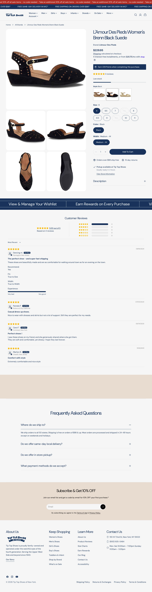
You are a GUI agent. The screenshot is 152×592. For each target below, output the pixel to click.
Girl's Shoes (54, 546)
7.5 (126, 112)
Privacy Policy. (94, 513)
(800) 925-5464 (117, 541)
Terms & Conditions (137, 582)
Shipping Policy (83, 582)
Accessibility (83, 564)
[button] (99, 74)
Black (98, 130)
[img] (13, 249)
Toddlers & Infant (56, 555)
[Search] (135, 14)
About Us (82, 537)
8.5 (97, 118)
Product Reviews (85, 541)
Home (8, 25)
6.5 (106, 111)
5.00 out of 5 (54, 228)
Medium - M (101, 142)
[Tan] (99, 94)
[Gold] (125, 94)
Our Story (10, 559)
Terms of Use (82, 513)
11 (134, 118)
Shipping (97, 53)
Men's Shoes (54, 541)
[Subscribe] (102, 506)
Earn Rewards (84, 550)
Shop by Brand (55, 559)
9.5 (118, 119)
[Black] (112, 94)
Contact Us (83, 559)
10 (126, 118)
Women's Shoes (55, 537)
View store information (106, 174)
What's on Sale (55, 564)
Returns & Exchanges (102, 582)
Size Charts (83, 546)
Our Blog (81, 555)
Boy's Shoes (54, 550)
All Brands (19, 25)
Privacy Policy (120, 582)
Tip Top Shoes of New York (24, 582)
